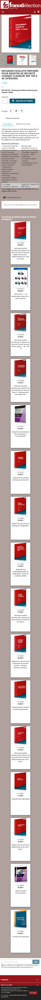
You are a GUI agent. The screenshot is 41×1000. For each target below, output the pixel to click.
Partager (11, 111)
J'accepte (33, 993)
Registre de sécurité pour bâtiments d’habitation (21, 525)
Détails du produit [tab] (23, 124)
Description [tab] (7, 124)
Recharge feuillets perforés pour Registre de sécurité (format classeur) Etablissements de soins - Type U (20, 757)
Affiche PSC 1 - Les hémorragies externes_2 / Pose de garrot (20, 296)
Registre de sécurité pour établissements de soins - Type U (21, 847)
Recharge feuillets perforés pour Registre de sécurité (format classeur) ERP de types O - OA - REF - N (20, 344)
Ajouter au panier (22, 101)
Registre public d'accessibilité (20, 892)
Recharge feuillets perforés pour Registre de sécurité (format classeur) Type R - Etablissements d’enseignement (20, 390)
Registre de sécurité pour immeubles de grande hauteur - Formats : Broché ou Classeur (21, 664)
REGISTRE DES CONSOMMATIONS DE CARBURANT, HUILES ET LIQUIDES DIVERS (20, 573)
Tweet (16, 111)
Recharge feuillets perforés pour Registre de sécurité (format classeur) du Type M (20, 618)
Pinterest (22, 111)
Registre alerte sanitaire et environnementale (20, 708)
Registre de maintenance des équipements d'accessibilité (21, 434)
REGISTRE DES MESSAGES (21, 799)
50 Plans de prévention (21, 937)
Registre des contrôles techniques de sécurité (20, 479)
